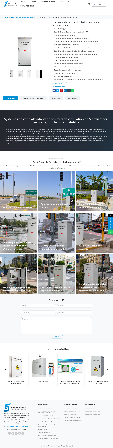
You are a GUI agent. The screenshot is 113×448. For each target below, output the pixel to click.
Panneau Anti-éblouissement (72, 420)
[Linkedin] (22, 433)
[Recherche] (89, 4)
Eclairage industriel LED (92, 414)
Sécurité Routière (70, 405)
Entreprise (60, 309)
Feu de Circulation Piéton (46, 415)
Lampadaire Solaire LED (92, 411)
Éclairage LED (90, 405)
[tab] (10, 98)
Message (24, 316)
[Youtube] (19, 433)
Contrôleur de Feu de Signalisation (23, 17)
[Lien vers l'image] (15, 407)
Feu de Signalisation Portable (47, 435)
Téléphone (24, 309)
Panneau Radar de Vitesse (72, 417)
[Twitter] (12, 433)
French (98, 4)
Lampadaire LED (90, 408)
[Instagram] (16, 433)
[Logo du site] (10, 4)
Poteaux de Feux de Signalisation (48, 438)
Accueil (5, 17)
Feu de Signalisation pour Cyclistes (49, 418)
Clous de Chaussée (70, 414)
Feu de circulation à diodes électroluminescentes (46, 411)
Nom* (22, 302)
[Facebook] (9, 433)
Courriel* (60, 302)
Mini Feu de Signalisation (46, 408)
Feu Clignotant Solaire (71, 408)
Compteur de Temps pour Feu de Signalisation (48, 425)
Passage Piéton (43, 429)
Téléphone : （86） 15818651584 (17, 426)
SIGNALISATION (43, 405)
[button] (54, 90)
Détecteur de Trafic (44, 432)
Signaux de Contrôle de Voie (72, 411)
